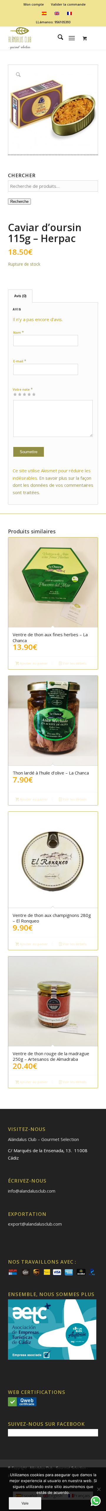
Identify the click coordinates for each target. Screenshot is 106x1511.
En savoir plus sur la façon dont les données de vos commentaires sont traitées (53, 485)
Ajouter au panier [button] (33, 663)
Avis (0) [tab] (20, 295)
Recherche (19, 201)
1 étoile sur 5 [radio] (15, 394)
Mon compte (34, 4)
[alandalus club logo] (44, 38)
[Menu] (72, 38)
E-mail (19, 361)
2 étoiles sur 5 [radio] (17, 394)
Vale (25, 1503)
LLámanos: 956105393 (53, 22)
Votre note (23, 389)
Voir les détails (74, 663)
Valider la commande (68, 4)
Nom (18, 332)
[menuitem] (34, 4)
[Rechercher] (57, 38)
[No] (99, 1489)
